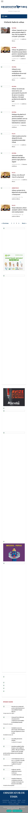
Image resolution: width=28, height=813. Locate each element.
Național (14, 28)
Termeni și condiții (14, 804)
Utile (19, 802)
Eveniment (13, 800)
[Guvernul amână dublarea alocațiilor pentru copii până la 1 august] (5, 155)
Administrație (15, 188)
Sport (14, 802)
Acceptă (9, 810)
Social (23, 800)
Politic (13, 133)
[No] (26, 809)
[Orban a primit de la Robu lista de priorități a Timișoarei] (5, 190)
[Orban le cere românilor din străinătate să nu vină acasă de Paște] (5, 69)
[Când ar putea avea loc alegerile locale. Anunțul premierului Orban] (5, 135)
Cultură (19, 800)
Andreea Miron (16, 199)
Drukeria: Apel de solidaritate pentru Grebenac (16, 771)
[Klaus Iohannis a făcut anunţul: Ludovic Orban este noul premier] (5, 207)
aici (20, 808)
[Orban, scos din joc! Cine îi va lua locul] (5, 175)
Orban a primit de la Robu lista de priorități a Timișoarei (19, 192)
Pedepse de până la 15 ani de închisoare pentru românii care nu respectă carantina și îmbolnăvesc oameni (19, 119)
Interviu (5, 802)
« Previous (5, 223)
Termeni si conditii (17, 810)
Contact (23, 802)
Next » (24, 223)
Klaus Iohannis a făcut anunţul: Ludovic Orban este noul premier (19, 210)
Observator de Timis (14, 794)
